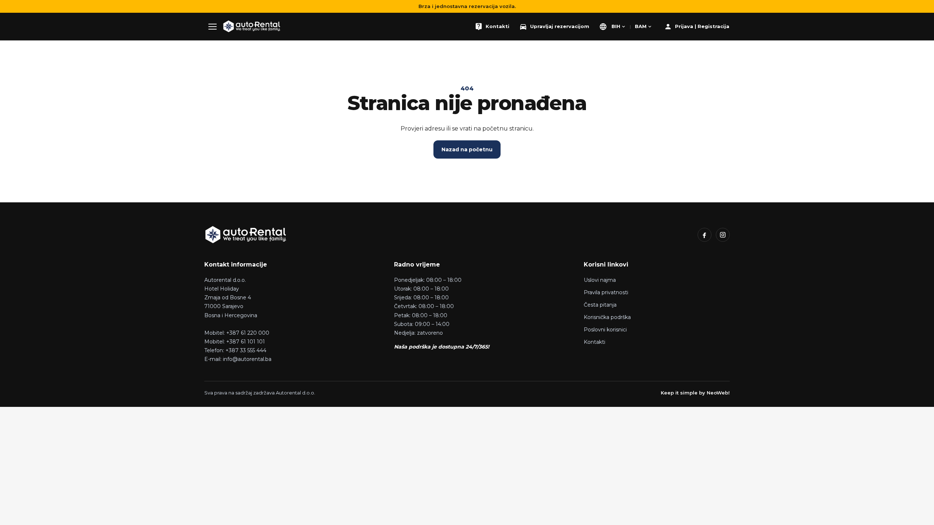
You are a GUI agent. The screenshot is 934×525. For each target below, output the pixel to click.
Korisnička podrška (607, 317)
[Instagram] (723, 235)
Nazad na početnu (467, 149)
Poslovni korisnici (605, 329)
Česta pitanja (600, 305)
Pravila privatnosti (606, 292)
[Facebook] (704, 235)
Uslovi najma (600, 280)
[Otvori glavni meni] (212, 27)
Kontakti (594, 342)
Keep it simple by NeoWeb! (695, 393)
